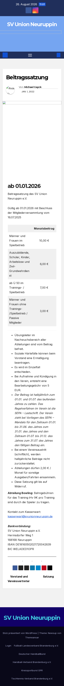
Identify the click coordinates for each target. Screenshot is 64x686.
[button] (53, 55)
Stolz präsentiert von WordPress (20, 633)
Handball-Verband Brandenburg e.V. (32, 662)
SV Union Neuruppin (32, 24)
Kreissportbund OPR (32, 670)
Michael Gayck (32, 87)
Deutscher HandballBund (32, 654)
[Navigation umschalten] (30, 55)
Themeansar (32, 637)
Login (8, 645)
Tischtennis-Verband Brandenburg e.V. (32, 678)
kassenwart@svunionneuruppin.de (30, 516)
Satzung (48, 576)
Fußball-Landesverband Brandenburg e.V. (36, 645)
